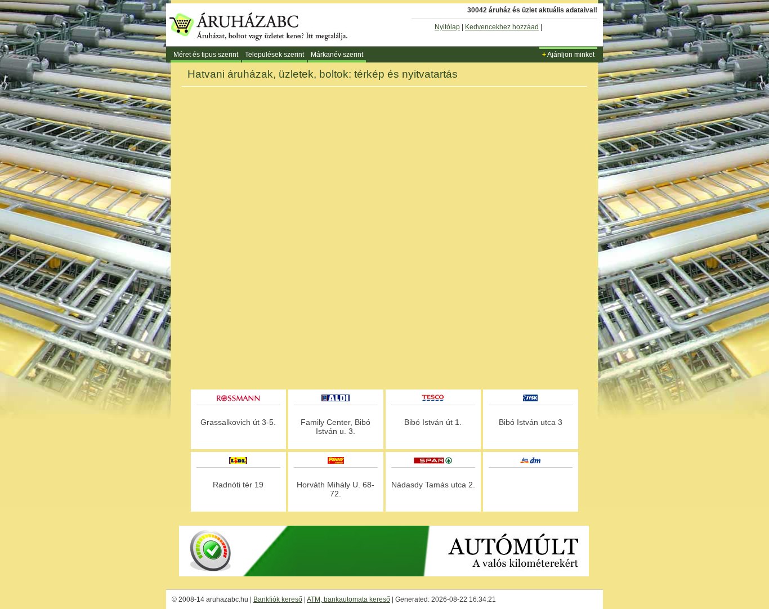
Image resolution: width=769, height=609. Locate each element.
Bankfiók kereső (277, 599)
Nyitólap (447, 27)
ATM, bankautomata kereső (348, 599)
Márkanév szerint (337, 55)
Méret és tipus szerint (205, 55)
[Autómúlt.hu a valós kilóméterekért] (384, 574)
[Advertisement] (384, 357)
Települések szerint (274, 55)
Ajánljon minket (568, 55)
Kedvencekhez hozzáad (502, 27)
